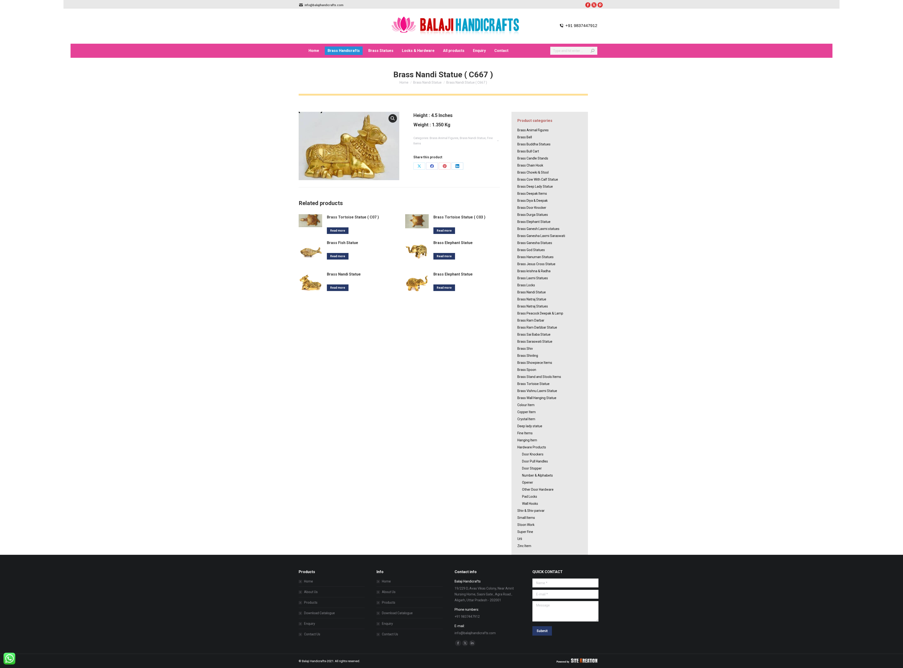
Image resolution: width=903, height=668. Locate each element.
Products (310, 602)
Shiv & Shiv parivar (531, 511)
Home (308, 581)
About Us (311, 592)
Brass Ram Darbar (530, 320)
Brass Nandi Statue (473, 138)
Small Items (526, 518)
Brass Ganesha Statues (534, 243)
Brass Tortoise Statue (533, 384)
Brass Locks (526, 285)
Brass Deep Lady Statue (535, 186)
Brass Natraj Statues (532, 306)
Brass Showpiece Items (534, 363)
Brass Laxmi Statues (532, 278)
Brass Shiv (525, 348)
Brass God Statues (531, 250)
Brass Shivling (527, 355)
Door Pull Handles (535, 461)
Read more (337, 230)
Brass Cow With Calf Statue (537, 179)
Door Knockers (532, 454)
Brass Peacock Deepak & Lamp (540, 313)
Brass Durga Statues (532, 215)
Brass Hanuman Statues (535, 257)
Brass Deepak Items (532, 193)
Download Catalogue (319, 613)
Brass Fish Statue (342, 243)
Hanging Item (527, 440)
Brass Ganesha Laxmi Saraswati (541, 236)
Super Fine (525, 532)
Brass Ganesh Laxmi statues (538, 229)
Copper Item (526, 412)
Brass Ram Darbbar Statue (537, 327)
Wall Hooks (530, 503)
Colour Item (526, 405)
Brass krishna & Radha (534, 271)
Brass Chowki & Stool (533, 172)
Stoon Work (526, 525)
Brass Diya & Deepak (532, 200)
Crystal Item (526, 419)
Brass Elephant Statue (453, 243)
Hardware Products (531, 447)
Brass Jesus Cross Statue (536, 264)
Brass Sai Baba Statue (534, 334)
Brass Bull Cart (528, 151)
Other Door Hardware (538, 489)
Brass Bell (524, 137)
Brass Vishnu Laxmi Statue (537, 391)
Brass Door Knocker (531, 208)
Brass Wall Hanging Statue (536, 398)
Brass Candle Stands (532, 158)
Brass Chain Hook (530, 165)
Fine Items (525, 433)
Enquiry (309, 623)
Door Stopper (532, 468)
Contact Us (312, 634)
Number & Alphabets (537, 475)
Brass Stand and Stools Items (539, 377)
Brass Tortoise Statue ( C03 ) (459, 217)
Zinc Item (524, 546)
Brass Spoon (526, 370)
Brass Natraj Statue (531, 299)
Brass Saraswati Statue (534, 341)
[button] (392, 118)
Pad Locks (529, 496)
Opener (527, 482)
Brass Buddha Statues (534, 144)
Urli (519, 539)
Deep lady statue (529, 426)
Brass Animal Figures (444, 138)
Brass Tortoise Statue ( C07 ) (353, 217)
